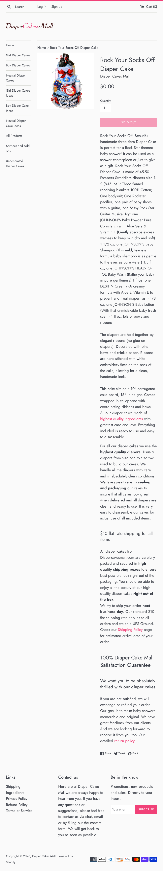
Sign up (56, 6)
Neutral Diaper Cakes (16, 78)
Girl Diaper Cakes (18, 55)
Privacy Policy (16, 798)
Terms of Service (19, 810)
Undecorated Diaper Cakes (15, 163)
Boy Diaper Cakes (18, 65)
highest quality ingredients (121, 419)
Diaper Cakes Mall (44, 856)
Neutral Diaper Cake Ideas (16, 123)
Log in (41, 6)
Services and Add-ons (18, 148)
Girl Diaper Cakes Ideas (18, 93)
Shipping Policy (130, 629)
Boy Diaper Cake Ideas (17, 108)
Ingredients (15, 792)
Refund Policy (16, 804)
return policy (124, 741)
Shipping (13, 786)
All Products (14, 135)
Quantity (105, 101)
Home (10, 45)
